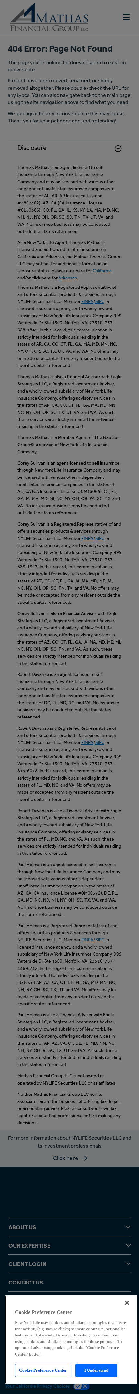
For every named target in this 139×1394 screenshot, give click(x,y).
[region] (71, 1339)
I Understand (96, 1370)
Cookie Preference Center (43, 1370)
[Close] (127, 1302)
